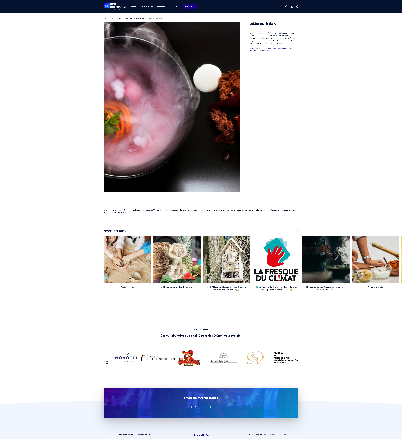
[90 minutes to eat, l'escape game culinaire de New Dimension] (326, 259)
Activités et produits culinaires (270, 48)
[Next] (294, 263)
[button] (201, 406)
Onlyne (283, 435)
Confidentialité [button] (143, 434)
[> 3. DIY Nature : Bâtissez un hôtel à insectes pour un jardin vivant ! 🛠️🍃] (226, 259)
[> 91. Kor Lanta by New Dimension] (177, 259)
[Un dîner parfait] (375, 259)
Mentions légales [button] (126, 434)
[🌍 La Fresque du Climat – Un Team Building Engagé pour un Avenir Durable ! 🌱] (276, 259)
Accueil (106, 19)
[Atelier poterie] (127, 259)
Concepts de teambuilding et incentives (128, 19)
